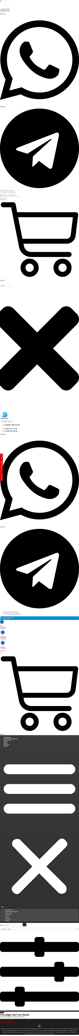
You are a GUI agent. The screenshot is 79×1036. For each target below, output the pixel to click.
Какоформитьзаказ (1, 467)
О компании (7, 737)
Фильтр (5, 746)
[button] (39, 828)
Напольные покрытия (10, 739)
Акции (5, 743)
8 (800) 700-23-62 (7, 1019)
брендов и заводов (3, 647)
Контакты (6, 744)
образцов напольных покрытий (3, 637)
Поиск (1, 925)
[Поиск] (24, 924)
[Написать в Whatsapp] (39, 1026)
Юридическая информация (8, 1022)
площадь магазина (2, 627)
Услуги (5, 741)
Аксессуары (7, 740)
